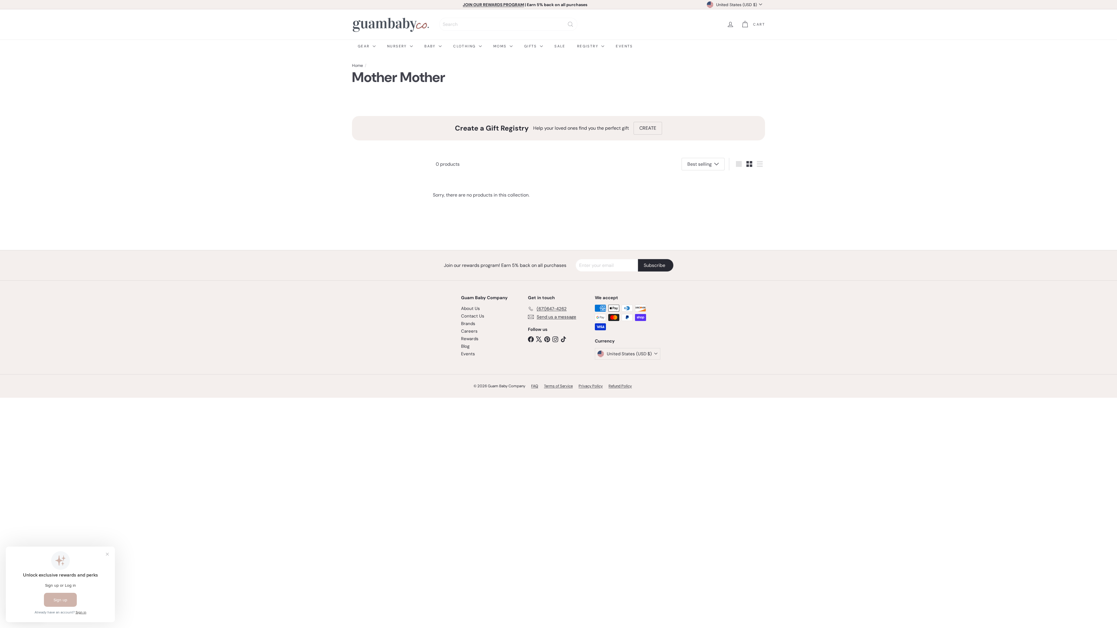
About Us (470, 308)
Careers (469, 331)
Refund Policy (620, 385)
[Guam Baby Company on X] (539, 339)
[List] (760, 164)
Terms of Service (558, 385)
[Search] (570, 24)
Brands (468, 324)
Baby (430, 46)
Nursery (397, 46)
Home (357, 65)
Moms (500, 46)
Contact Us (472, 316)
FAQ (534, 385)
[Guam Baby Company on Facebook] (531, 339)
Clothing (465, 46)
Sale (559, 46)
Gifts (531, 46)
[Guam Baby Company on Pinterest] (547, 339)
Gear (364, 46)
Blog (465, 346)
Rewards (470, 339)
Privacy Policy (591, 385)
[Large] (739, 164)
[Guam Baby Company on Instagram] (555, 339)
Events (624, 46)
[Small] (749, 164)
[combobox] (508, 24)
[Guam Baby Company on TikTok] (563, 339)
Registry (588, 46)
